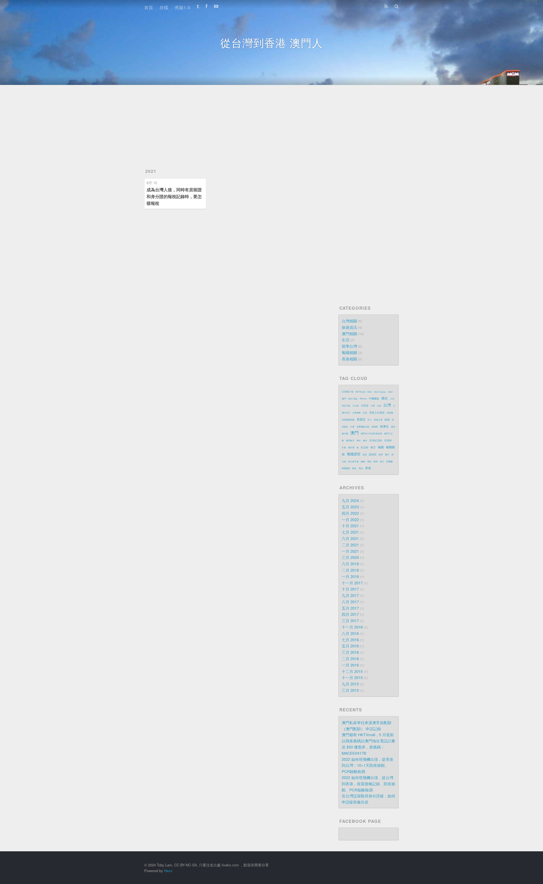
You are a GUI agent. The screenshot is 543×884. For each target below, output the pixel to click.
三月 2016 (350, 652)
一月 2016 (350, 665)
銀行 (382, 461)
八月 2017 (350, 601)
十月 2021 (350, 525)
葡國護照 (353, 454)
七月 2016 (350, 639)
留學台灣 (349, 346)
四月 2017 (350, 614)
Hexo (168, 870)
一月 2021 (350, 551)
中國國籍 (374, 398)
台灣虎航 (356, 412)
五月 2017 (350, 608)
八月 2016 (350, 633)
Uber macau (380, 391)
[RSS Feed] (386, 6)
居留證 (361, 419)
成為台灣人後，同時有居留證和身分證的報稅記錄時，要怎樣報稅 (174, 196)
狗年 (359, 440)
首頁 (148, 7)
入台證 (355, 405)
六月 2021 (350, 538)
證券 (381, 454)
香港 (368, 468)
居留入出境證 (377, 412)
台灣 (387, 405)
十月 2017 (350, 589)
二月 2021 (350, 545)
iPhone (363, 398)
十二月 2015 (352, 671)
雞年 (354, 468)
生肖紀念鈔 (375, 440)
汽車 (352, 426)
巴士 (370, 419)
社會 (344, 447)
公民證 (364, 405)
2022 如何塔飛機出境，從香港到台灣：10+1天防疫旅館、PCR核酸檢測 (367, 765)
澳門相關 (349, 333)
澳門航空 (350, 440)
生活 (345, 339)
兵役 (379, 405)
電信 (361, 468)
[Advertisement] (269, 121)
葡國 (381, 447)
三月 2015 (350, 690)
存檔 (164, 7)
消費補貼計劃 (363, 426)
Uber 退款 (353, 398)
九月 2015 (350, 684)
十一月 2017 (352, 583)
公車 (373, 405)
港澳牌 (374, 426)
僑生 (384, 398)
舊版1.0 (182, 7)
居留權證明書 (348, 419)
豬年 (387, 454)
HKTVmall (360, 391)
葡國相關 (349, 352)
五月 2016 (350, 646)
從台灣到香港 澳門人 (271, 42)
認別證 (372, 454)
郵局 (376, 461)
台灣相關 (349, 321)
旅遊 (387, 419)
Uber (369, 391)
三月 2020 (350, 557)
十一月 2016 (352, 627)
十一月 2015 (352, 677)
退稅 (369, 461)
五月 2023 (350, 507)
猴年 (365, 440)
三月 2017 (350, 620)
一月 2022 (350, 519)
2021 (150, 171)
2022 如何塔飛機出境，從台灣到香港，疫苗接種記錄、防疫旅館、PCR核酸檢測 (368, 784)
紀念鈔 (364, 447)
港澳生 (384, 426)
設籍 (364, 454)
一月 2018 (350, 576)
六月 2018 (350, 563)
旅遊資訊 (349, 327)
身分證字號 (353, 461)
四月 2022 (350, 513)
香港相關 (349, 359)
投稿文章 (378, 419)
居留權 (390, 412)
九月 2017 (350, 595)
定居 (365, 412)
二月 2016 (350, 658)
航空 (373, 447)
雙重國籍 (346, 468)
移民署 (351, 447)
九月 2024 (350, 500)
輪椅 (363, 461)
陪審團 (389, 461)
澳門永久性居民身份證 (371, 433)
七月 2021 (350, 532)
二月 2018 (350, 570)
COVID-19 (347, 391)
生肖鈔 (388, 440)
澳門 (354, 432)
